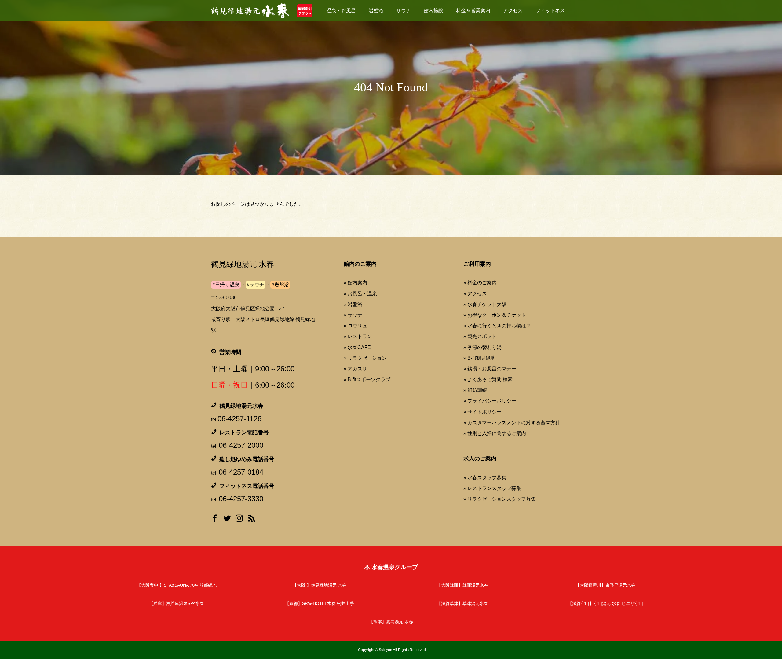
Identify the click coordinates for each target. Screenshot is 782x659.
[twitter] (227, 519)
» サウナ (353, 315)
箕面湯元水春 (462, 585)
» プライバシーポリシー (489, 400)
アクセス (513, 10)
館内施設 (433, 10)
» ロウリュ (355, 325)
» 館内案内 (355, 282)
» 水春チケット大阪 (484, 304)
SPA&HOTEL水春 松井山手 (319, 603)
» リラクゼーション (365, 358)
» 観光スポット (480, 336)
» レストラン (358, 336)
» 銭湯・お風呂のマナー (489, 368)
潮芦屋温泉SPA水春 (176, 603)
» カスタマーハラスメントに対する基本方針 (511, 422)
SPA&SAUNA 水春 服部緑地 (177, 585)
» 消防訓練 (475, 390)
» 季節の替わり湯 (482, 347)
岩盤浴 (376, 10)
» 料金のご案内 (480, 282)
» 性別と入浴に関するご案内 (494, 433)
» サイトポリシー (482, 411)
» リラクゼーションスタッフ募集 (499, 499)
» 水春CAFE (357, 347)
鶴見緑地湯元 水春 (242, 264)
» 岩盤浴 (353, 304)
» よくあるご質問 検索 (488, 379)
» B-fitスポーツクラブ (367, 379)
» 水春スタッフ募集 (484, 477)
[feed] (251, 519)
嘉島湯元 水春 (391, 621)
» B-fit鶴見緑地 (479, 358)
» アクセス (475, 293)
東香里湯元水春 (605, 585)
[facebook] (214, 519)
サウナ (403, 10)
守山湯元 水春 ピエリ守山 (605, 603)
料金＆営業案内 (473, 10)
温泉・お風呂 (341, 10)
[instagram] (239, 519)
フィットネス (550, 10)
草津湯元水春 (462, 603)
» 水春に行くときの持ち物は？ (497, 325)
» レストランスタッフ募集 (492, 488)
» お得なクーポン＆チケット (494, 315)
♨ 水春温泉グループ (391, 567)
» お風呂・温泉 (360, 293)
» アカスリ (355, 368)
